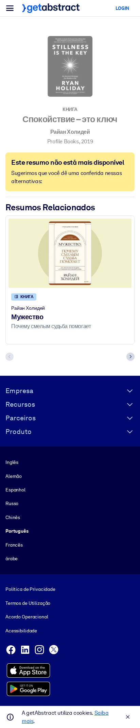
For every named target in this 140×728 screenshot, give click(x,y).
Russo (11, 503)
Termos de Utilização (27, 603)
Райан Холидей (70, 132)
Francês (14, 545)
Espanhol (15, 489)
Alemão (13, 476)
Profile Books (63, 141)
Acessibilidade (21, 630)
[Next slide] (130, 357)
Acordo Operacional (26, 616)
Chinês (12, 517)
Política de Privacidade (30, 589)
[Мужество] (70, 253)
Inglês (11, 462)
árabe (11, 558)
